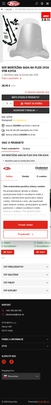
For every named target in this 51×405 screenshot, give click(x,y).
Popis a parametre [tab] (10, 148)
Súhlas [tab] (9, 176)
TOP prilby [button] (8, 282)
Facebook (11, 362)
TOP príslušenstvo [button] (13, 266)
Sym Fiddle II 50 (6, 9)
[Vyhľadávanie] (36, 3)
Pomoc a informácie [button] (12, 339)
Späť (2, 9)
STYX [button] (4, 346)
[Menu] (3, 3)
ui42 (47, 401)
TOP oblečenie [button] (10, 274)
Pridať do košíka (33, 103)
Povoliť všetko (25, 225)
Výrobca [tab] (26, 148)
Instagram (4, 362)
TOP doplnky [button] (10, 290)
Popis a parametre (10, 78)
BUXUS (41, 401)
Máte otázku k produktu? (25, 97)
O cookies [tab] (42, 176)
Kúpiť (9, 252)
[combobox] (25, 110)
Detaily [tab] (25, 176)
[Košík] (47, 3)
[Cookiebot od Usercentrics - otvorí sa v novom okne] (36, 168)
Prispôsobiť (24, 234)
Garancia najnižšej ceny (38, 92)
